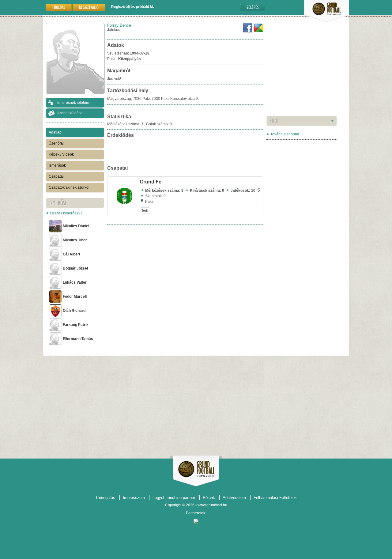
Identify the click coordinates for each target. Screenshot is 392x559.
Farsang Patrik (76, 325)
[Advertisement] (284, 78)
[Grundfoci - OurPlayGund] (326, 20)
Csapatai (56, 176)
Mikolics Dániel (76, 226)
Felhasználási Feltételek (275, 497)
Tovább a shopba (284, 134)
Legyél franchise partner (174, 497)
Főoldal (58, 7)
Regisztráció (89, 7)
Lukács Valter (75, 282)
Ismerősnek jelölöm (73, 102)
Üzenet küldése (70, 113)
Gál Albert (71, 254)
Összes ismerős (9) (66, 213)
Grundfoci (196, 469)
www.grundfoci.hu (212, 505)
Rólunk (209, 497)
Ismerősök (57, 165)
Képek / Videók (61, 154)
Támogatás (105, 497)
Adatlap (55, 132)
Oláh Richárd (74, 310)
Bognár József (75, 268)
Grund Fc (150, 181)
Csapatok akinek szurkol (69, 187)
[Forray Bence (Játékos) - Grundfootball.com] (258, 31)
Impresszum (134, 497)
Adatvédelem (234, 497)
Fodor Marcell (75, 296)
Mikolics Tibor (75, 240)
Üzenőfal (56, 143)
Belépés (253, 7)
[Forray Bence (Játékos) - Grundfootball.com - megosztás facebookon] (248, 31)
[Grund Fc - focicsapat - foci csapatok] (124, 202)
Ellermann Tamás (78, 339)
